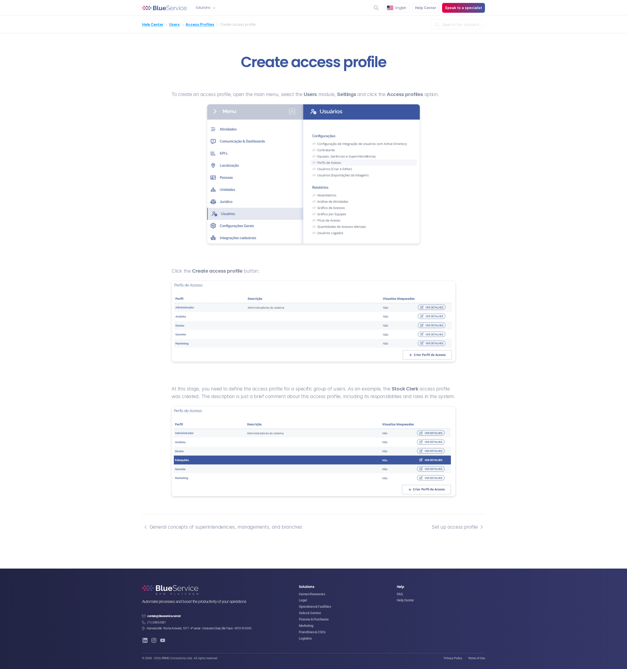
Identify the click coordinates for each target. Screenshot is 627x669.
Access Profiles (200, 24)
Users (174, 24)
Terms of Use (476, 658)
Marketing (306, 626)
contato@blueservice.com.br (164, 616)
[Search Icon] (458, 24)
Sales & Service (310, 613)
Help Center (152, 24)
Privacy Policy (453, 658)
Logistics (305, 638)
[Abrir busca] (376, 8)
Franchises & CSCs (312, 632)
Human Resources (312, 594)
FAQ (400, 594)
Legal (303, 600)
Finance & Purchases (314, 619)
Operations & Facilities (315, 606)
